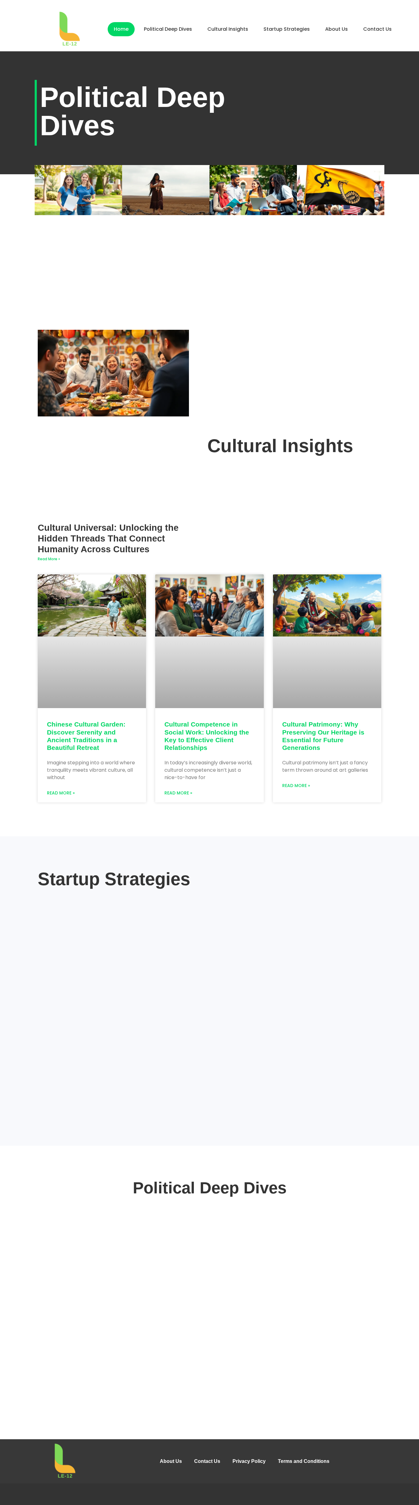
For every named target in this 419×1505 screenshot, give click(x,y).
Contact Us (377, 29)
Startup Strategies (286, 29)
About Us (336, 29)
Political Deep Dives (168, 29)
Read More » (49, 558)
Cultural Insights (227, 29)
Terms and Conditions (303, 1461)
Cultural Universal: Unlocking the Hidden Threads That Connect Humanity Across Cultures (108, 538)
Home (121, 29)
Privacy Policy (249, 1461)
